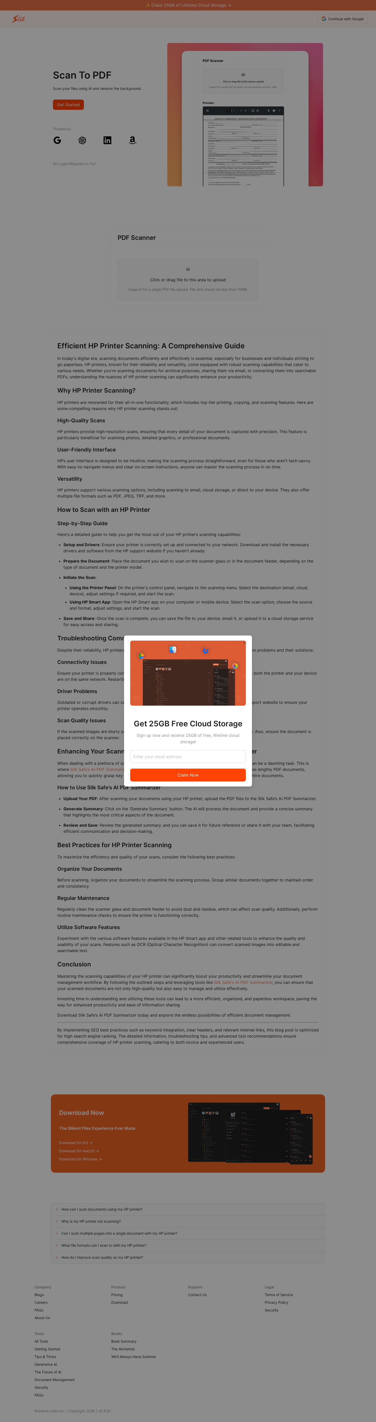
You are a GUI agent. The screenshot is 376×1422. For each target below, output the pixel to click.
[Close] (245, 643)
